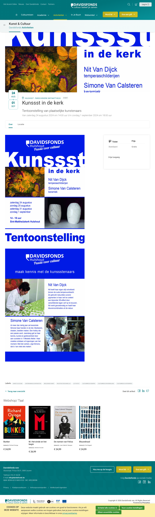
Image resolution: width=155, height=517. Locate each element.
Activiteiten (58, 15)
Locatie (21, 124)
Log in (144, 4)
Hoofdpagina (16, 17)
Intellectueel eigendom (58, 488)
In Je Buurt (76, 15)
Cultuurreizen (27, 15)
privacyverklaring (69, 513)
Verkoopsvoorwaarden (38, 488)
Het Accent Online (10, 4)
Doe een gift (127, 14)
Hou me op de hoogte (102, 469)
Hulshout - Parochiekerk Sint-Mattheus (43, 98)
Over (11, 124)
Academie (42, 15)
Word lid (109, 14)
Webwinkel (90, 15)
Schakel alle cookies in (107, 508)
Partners (51, 4)
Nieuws (21, 4)
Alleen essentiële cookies (108, 512)
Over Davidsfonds (32, 4)
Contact (43, 4)
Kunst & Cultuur (20, 24)
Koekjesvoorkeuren (19, 488)
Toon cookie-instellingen (132, 508)
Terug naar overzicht (16, 391)
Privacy (6, 488)
